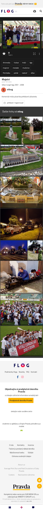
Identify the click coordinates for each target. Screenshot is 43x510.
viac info (29, 501)
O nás (11, 445)
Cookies (12, 475)
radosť (24, 73)
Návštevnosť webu (17, 452)
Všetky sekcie (28, 4)
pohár (16, 73)
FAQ (27, 371)
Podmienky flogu (11, 371)
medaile (16, 68)
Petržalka (6, 73)
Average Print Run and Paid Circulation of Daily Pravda (21, 469)
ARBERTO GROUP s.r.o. (26, 496)
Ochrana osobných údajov (21, 456)
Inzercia (31, 445)
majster (6, 68)
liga (31, 62)
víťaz (33, 73)
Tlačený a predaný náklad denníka (21, 449)
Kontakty (20, 445)
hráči (24, 62)
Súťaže (30, 452)
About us (21, 464)
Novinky (22, 371)
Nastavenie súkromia (26, 475)
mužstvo (26, 68)
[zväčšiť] (34, 54)
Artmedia (6, 62)
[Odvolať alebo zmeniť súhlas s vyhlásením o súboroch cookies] (39, 480)
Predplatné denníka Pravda (21, 400)
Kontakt (34, 371)
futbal (16, 62)
